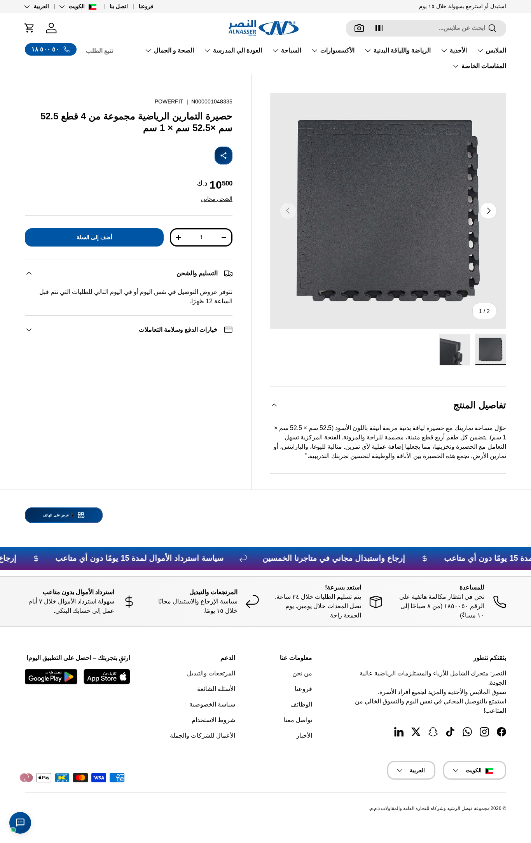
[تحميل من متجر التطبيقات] (107, 676)
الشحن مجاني (216, 199)
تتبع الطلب (99, 50)
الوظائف (301, 704)
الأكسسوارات (337, 50)
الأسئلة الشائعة (216, 689)
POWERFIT (169, 101)
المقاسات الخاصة (483, 66)
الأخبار (304, 735)
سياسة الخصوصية (212, 704)
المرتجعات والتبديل (211, 673)
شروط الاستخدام (213, 720)
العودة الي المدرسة (237, 50)
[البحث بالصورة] (359, 28)
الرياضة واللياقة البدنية (402, 50)
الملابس (496, 50)
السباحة (291, 50)
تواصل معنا (298, 720)
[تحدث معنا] (20, 823)
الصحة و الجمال (174, 50)
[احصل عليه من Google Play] (51, 676)
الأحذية (458, 50)
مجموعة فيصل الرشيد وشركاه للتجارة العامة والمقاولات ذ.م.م (429, 808)
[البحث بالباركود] (378, 28)
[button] (29, 28)
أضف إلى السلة (94, 237)
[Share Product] (223, 155)
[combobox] (426, 28)
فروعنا (146, 6)
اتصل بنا (119, 6)
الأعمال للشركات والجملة (202, 735)
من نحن (302, 673)
